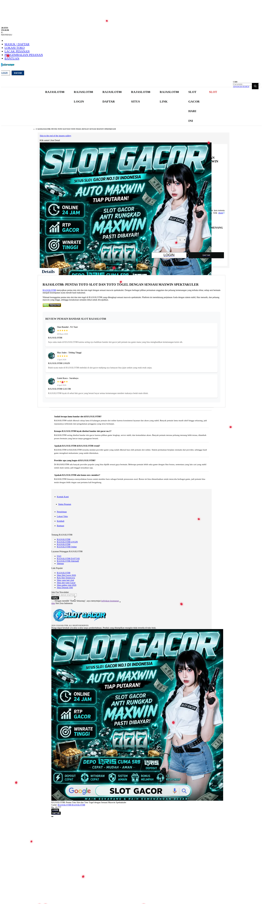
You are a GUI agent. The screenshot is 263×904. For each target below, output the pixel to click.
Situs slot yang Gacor (66, 582)
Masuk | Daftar (17, 44)
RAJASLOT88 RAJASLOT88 (71, 805)
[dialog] (131, 822)
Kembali (60, 521)
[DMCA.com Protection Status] (52, 306)
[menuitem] (54, 92)
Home (38, 129)
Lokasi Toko (15, 47)
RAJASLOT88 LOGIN (67, 542)
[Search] (255, 86)
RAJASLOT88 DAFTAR (68, 558)
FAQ (59, 556)
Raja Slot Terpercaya (66, 578)
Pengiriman (62, 512)
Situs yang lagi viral (65, 580)
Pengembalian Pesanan (24, 55)
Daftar (18, 73)
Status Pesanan (64, 504)
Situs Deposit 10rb (65, 587)
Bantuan (12, 58)
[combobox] (246, 84)
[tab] (48, 271)
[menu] (131, 106)
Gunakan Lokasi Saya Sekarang (15, 826)
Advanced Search (241, 87)
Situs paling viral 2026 (66, 585)
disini (220, 213)
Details (48, 271)
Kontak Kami (63, 497)
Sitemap (60, 563)
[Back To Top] (52, 816)
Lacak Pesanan (17, 51)
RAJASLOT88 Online (67, 547)
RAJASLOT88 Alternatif (68, 561)
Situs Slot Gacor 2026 (66, 575)
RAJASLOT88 (49, 290)
